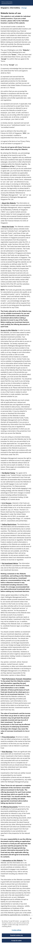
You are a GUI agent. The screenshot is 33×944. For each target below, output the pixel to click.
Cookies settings (16, 930)
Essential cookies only (16, 935)
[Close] (31, 918)
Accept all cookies (16, 940)
